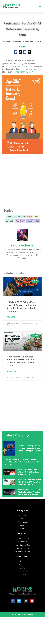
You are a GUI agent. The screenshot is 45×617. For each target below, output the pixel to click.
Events (22, 568)
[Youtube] (32, 601)
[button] (40, 6)
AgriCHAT (20, 221)
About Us (22, 564)
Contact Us (22, 575)
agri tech (9, 221)
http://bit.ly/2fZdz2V (24, 72)
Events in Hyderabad (16, 217)
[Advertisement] (22, 180)
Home (22, 561)
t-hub (29, 217)
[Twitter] (19, 601)
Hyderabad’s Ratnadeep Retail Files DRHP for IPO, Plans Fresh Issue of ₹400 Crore (21, 361)
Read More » (11, 317)
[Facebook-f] (13, 601)
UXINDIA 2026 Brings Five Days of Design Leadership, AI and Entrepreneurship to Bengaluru (21, 306)
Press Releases (22, 571)
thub (37, 217)
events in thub (33, 221)
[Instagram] (26, 601)
